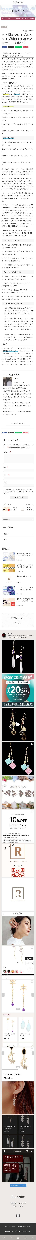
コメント (7, 452)
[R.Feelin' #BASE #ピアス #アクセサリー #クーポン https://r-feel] (18, 690)
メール (7, 475)
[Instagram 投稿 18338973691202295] (18, 656)
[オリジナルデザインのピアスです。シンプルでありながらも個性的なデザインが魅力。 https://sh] (18, 1064)
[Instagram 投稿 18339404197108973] (18, 894)
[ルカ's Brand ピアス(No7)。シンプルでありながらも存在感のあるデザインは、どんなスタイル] (18, 1097)
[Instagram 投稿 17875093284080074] (18, 792)
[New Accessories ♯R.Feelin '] (18, 758)
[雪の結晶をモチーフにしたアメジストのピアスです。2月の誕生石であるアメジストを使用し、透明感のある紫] (18, 996)
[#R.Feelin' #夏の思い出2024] (18, 724)
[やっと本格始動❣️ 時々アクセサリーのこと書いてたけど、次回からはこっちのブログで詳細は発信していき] (18, 928)
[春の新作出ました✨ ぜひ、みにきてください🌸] (18, 860)
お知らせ (6, 534)
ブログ (4, 27)
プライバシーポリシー (10, 1226)
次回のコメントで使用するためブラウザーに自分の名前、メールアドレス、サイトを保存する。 (19, 492)
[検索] (32, 519)
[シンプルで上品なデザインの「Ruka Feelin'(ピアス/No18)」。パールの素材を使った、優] (18, 962)
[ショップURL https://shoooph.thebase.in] (18, 1165)
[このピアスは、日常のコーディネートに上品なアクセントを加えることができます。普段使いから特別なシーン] (18, 1131)
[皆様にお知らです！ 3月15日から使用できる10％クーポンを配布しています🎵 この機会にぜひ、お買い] (18, 826)
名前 (6, 467)
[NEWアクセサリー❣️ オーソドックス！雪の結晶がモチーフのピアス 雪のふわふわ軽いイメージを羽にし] (18, 1030)
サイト (6, 482)
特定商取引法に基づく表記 (24, 1226)
